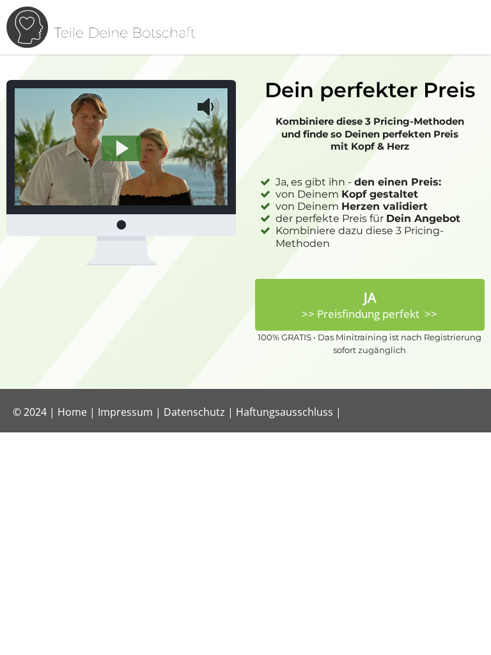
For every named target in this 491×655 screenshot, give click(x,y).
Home (72, 412)
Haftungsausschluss (284, 412)
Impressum (125, 412)
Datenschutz (194, 412)
